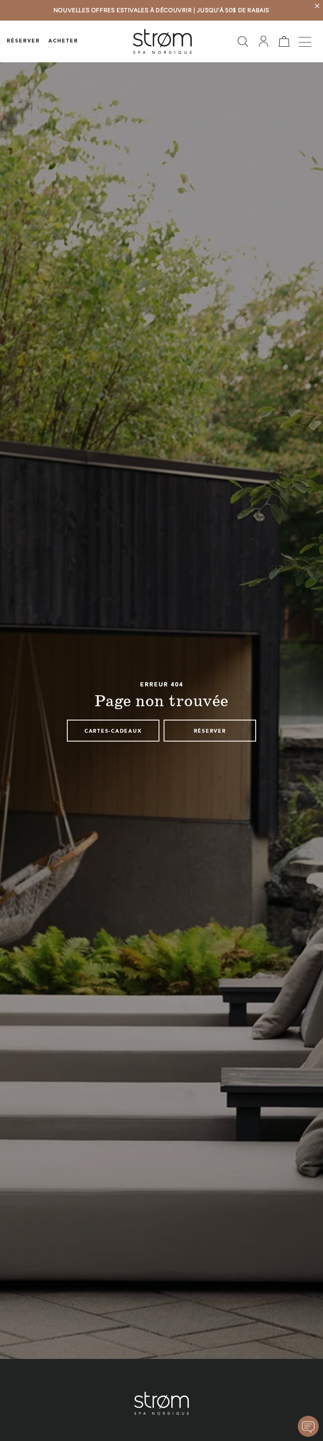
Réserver (23, 41)
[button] (242, 41)
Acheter (63, 41)
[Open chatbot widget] (308, 1426)
